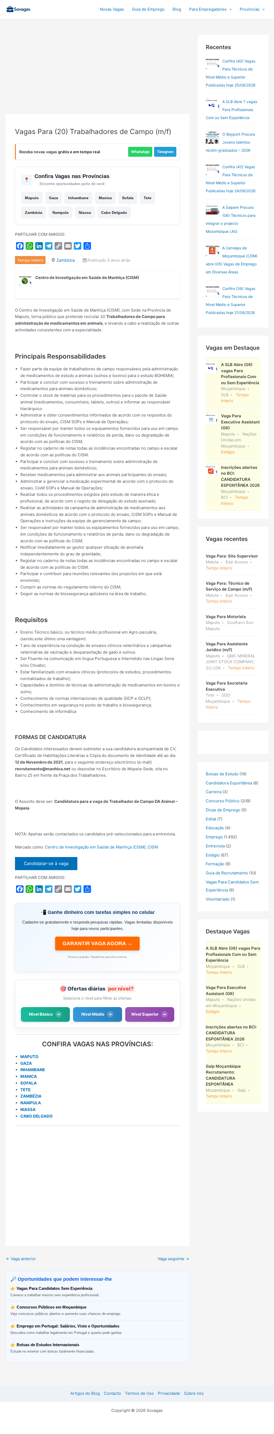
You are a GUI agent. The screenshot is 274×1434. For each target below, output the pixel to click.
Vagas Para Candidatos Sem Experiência (54, 1288)
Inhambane (78, 198)
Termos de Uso (139, 1393)
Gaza (53, 198)
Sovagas (47, 8)
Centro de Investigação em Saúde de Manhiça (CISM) (95, 847)
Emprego (214, 836)
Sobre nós (194, 1393)
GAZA (26, 1063)
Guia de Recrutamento (227, 872)
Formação (215, 863)
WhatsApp (140, 152)
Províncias (250, 9)
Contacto (112, 1393)
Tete (147, 198)
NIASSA (28, 1109)
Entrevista (215, 845)
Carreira (213, 791)
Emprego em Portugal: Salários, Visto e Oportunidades (68, 1326)
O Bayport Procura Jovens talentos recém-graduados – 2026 (230, 142)
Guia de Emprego (148, 9)
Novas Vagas (112, 9)
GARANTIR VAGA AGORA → (97, 943)
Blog (177, 9)
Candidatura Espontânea (229, 782)
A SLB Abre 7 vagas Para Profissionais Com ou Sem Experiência (231, 109)
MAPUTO (29, 1056)
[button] (229, 9)
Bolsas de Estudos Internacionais (48, 1344)
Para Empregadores (208, 9)
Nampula (60, 212)
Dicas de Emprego (223, 809)
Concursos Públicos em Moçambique (51, 1307)
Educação (215, 827)
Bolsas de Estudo (222, 773)
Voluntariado (218, 899)
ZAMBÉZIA (30, 1096)
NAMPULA (30, 1102)
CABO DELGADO (36, 1116)
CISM (153, 847)
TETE (25, 1089)
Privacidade (169, 1393)
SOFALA (28, 1083)
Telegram (165, 152)
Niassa (85, 212)
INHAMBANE (32, 1069)
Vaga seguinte (173, 1258)
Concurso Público (222, 800)
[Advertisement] (97, 74)
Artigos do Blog (85, 1393)
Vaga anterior (21, 1258)
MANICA (28, 1076)
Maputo (32, 198)
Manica (105, 198)
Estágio (213, 855)
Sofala (128, 198)
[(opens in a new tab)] (212, 63)
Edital (211, 819)
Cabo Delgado (114, 212)
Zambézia (33, 212)
